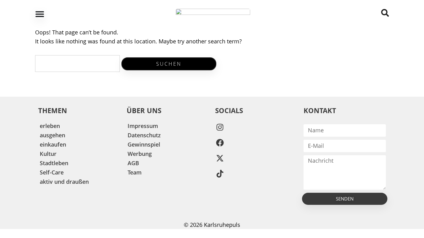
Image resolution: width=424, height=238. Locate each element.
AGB (133, 163)
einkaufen (53, 144)
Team (135, 172)
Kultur (48, 153)
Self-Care (52, 172)
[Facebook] (220, 143)
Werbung (140, 153)
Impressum (143, 126)
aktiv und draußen (64, 181)
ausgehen (52, 135)
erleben (50, 126)
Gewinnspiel (144, 144)
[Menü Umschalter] (39, 14)
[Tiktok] (220, 174)
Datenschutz (144, 135)
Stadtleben (54, 163)
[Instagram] (220, 127)
